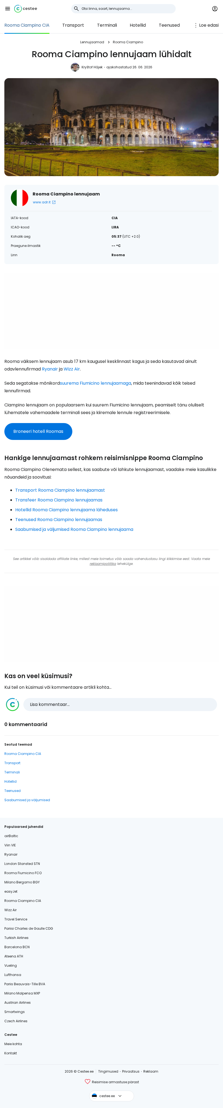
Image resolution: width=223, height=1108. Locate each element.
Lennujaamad (92, 42)
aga (127, 383)
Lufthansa (12, 974)
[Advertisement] (111, 311)
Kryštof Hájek (92, 67)
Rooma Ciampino (128, 42)
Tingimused (108, 1071)
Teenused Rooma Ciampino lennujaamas (58, 519)
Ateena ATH (13, 956)
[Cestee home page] (25, 9)
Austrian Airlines (17, 1002)
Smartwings (14, 1011)
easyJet (10, 891)
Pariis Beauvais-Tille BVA (24, 984)
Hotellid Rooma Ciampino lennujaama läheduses (66, 510)
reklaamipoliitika (103, 563)
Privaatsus (131, 1071)
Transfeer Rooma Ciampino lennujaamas (59, 500)
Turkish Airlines (16, 937)
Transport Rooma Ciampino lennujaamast (60, 490)
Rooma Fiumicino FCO (23, 873)
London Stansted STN (22, 863)
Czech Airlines (15, 1021)
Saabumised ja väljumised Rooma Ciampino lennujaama (74, 529)
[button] (7, 8)
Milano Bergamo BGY (22, 882)
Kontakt (10, 1053)
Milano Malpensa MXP (22, 993)
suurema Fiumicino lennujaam (91, 383)
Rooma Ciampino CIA (26, 25)
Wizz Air (72, 369)
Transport (73, 25)
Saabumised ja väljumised (27, 800)
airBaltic (11, 836)
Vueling (10, 965)
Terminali (107, 25)
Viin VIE (10, 845)
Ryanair (50, 369)
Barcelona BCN (17, 947)
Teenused (169, 25)
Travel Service (15, 919)
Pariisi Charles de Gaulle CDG (28, 928)
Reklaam (150, 1071)
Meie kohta (13, 1044)
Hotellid (138, 25)
